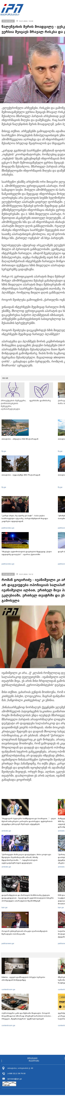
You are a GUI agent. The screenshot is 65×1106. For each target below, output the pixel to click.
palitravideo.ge (8, 528)
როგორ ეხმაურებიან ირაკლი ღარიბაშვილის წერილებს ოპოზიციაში (24, 932)
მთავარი (32, 1058)
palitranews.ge (8, 943)
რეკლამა (34, 1061)
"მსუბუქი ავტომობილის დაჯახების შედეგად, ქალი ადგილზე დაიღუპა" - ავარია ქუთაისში (27, 553)
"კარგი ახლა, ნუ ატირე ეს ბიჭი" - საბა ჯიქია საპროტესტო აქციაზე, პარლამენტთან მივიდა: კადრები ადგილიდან (25, 518)
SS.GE (5, 378)
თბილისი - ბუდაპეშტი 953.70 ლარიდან (21, 475)
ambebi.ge (6, 831)
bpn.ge (4, 907)
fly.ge (4, 451)
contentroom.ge (8, 989)
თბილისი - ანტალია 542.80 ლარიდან (20, 439)
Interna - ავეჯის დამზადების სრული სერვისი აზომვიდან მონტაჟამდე (23, 978)
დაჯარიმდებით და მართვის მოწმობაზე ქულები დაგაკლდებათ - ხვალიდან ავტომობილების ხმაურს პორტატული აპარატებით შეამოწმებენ (28, 898)
